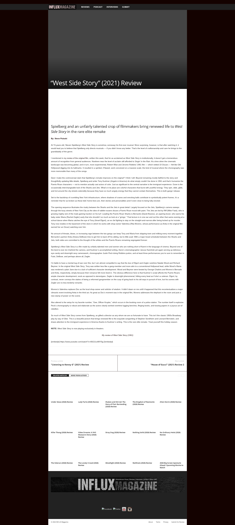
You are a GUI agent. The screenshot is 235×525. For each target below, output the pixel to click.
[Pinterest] (66, 351)
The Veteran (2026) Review (62, 463)
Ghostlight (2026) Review (115, 463)
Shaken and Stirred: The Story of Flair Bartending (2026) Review (115, 404)
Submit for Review (177, 522)
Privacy (165, 522)
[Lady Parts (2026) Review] (90, 390)
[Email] (91, 351)
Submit (125, 7)
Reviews (85, 7)
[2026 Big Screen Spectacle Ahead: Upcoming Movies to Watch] (172, 451)
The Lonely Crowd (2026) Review (88, 464)
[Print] (97, 351)
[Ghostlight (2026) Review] (117, 451)
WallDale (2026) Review (142, 463)
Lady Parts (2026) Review (88, 402)
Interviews (112, 7)
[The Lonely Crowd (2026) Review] (90, 451)
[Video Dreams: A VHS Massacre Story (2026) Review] (90, 420)
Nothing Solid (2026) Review (144, 432)
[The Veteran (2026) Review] (63, 451)
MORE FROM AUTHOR (79, 375)
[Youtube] (62, 2)
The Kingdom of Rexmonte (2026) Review (143, 403)
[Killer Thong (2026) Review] (63, 420)
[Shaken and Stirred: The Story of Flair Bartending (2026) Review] (117, 390)
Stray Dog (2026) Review (115, 432)
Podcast (98, 7)
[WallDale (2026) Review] (145, 451)
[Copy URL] (103, 351)
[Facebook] (49, 2)
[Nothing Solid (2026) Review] (145, 420)
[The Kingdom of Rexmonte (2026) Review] (145, 390)
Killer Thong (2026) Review (62, 432)
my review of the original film (76, 158)
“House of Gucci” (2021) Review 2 (167, 364)
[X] (58, 2)
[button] (183, 7)
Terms (158, 522)
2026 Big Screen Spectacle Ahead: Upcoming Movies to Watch (171, 465)
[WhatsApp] (72, 351)
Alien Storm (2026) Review (170, 402)
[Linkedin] (78, 351)
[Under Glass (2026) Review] (63, 390)
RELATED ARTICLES (60, 375)
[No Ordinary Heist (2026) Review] (172, 420)
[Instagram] (54, 2)
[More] (110, 351)
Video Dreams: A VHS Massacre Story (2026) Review (87, 434)
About (151, 522)
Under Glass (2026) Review (62, 402)
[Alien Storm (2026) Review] (172, 390)
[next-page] (182, 375)
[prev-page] (179, 375)
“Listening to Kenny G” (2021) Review (70, 364)
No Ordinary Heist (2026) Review (170, 433)
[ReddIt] (85, 351)
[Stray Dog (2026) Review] (117, 420)
